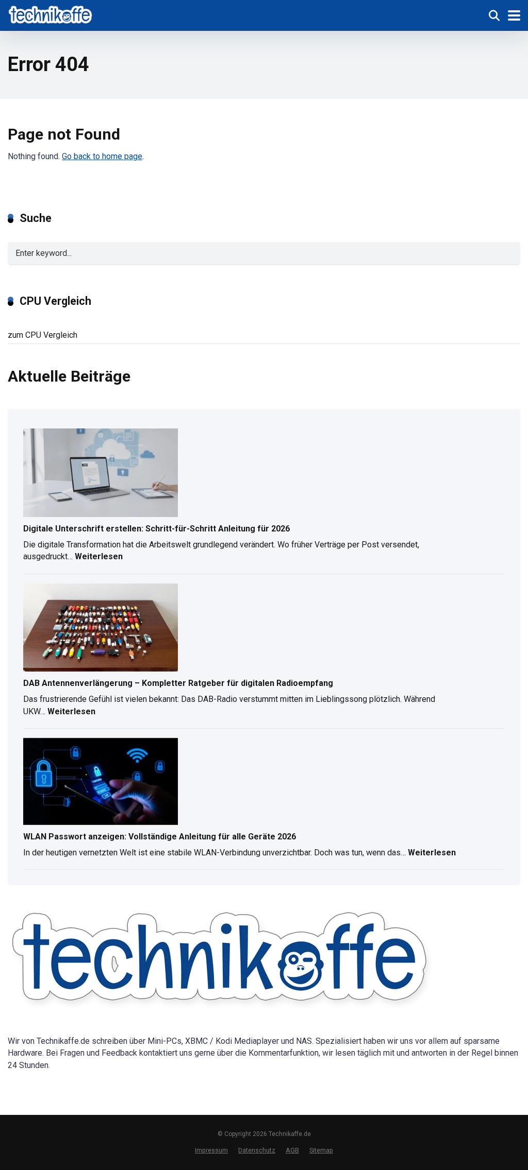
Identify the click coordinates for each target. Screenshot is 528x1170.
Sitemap (321, 1150)
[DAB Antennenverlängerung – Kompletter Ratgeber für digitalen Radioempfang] (100, 628)
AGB (292, 1150)
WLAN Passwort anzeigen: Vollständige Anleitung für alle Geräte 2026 (159, 836)
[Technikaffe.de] (51, 14)
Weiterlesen (99, 558)
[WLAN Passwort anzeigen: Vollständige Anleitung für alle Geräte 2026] (100, 782)
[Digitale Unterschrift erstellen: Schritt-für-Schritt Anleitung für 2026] (100, 473)
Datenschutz (256, 1150)
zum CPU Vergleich (42, 335)
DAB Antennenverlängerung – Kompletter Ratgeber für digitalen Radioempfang (178, 683)
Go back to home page (102, 156)
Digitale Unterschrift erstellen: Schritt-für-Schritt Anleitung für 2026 (156, 529)
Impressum (211, 1150)
